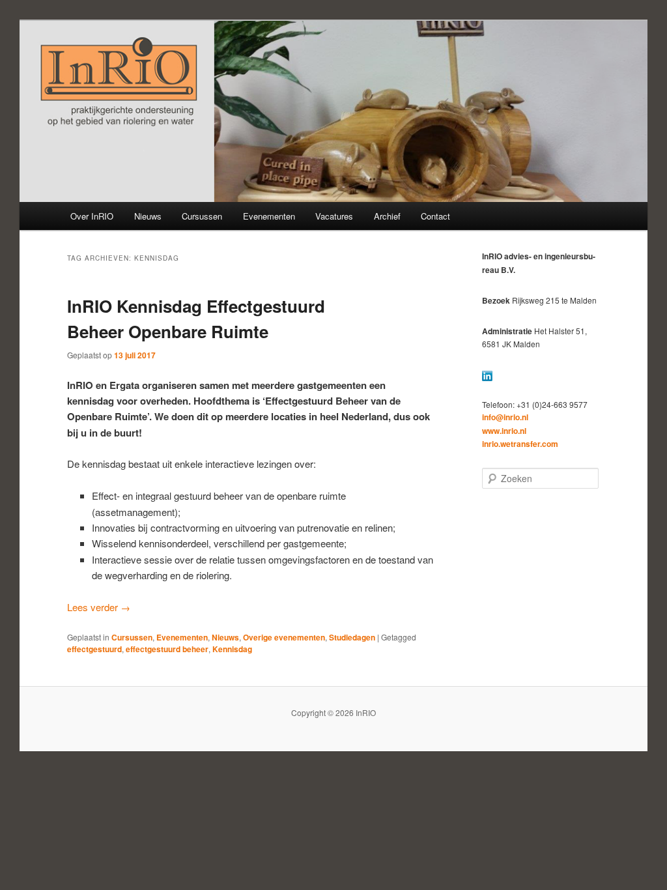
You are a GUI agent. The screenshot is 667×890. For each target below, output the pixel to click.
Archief (387, 216)
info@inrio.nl (505, 417)
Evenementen (269, 216)
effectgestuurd (94, 649)
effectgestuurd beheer (167, 649)
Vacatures (334, 216)
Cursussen (202, 216)
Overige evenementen (284, 637)
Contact (435, 216)
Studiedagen (352, 637)
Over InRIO (91, 216)
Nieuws (148, 216)
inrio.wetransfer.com (520, 444)
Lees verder (98, 607)
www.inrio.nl (504, 431)
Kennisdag (232, 649)
